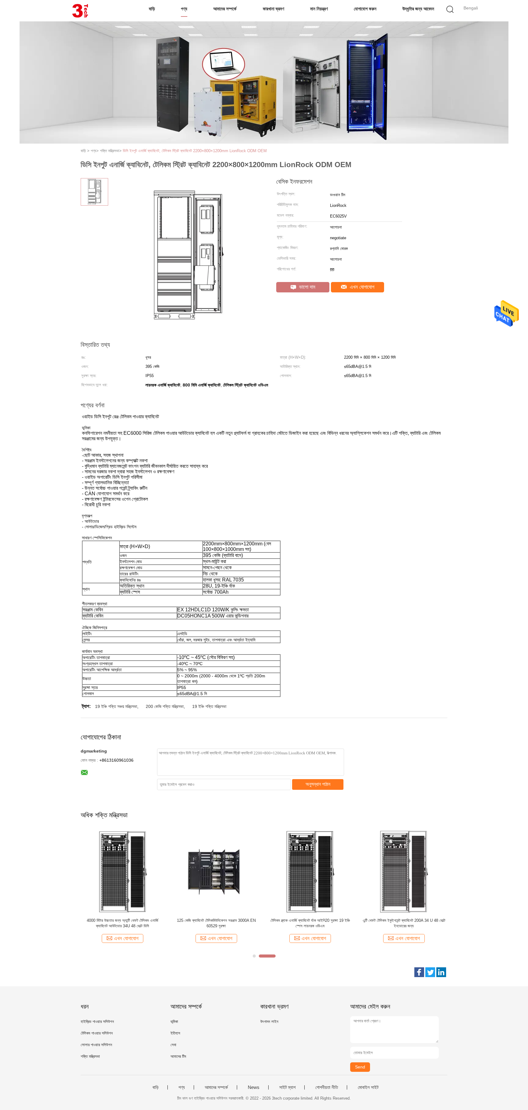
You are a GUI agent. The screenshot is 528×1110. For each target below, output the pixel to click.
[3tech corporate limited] (80, 10)
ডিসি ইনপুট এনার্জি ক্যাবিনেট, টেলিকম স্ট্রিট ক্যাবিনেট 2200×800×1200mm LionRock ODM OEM (195, 150)
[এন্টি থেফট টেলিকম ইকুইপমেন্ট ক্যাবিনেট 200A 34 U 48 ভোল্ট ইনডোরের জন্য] (404, 871)
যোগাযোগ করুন (365, 8)
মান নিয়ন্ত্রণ (319, 8)
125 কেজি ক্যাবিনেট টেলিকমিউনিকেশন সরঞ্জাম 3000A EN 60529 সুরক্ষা (216, 923)
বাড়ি (152, 8)
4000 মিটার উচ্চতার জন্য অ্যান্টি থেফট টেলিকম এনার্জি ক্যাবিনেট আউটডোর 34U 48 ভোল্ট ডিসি (122, 923)
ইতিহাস (175, 1033)
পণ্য (184, 8)
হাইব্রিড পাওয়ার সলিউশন (97, 1021)
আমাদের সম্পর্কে (225, 8)
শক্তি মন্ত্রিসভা (90, 1056)
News (253, 1087)
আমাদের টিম (178, 1056)
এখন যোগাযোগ (361, 287)
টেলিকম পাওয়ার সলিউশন (97, 1033)
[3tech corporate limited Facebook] (419, 972)
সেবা (173, 1044)
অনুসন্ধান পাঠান (318, 784)
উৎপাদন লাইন (269, 1021)
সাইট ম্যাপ (287, 1087)
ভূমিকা (174, 1021)
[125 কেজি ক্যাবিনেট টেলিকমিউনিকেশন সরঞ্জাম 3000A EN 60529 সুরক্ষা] (216, 871)
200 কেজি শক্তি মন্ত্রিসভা (165, 706)
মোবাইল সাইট (368, 1087)
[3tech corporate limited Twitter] (430, 972)
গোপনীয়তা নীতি (326, 1087)
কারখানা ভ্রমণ (273, 8)
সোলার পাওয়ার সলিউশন (96, 1044)
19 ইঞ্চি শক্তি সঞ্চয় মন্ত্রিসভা (116, 706)
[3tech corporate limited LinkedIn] (441, 972)
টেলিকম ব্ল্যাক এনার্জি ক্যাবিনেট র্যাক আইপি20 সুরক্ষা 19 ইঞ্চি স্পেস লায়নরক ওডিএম (310, 923)
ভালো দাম (306, 287)
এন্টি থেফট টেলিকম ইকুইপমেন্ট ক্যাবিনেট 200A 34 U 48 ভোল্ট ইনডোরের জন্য (404, 923)
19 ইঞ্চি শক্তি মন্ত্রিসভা (209, 706)
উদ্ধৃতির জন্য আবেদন (418, 8)
